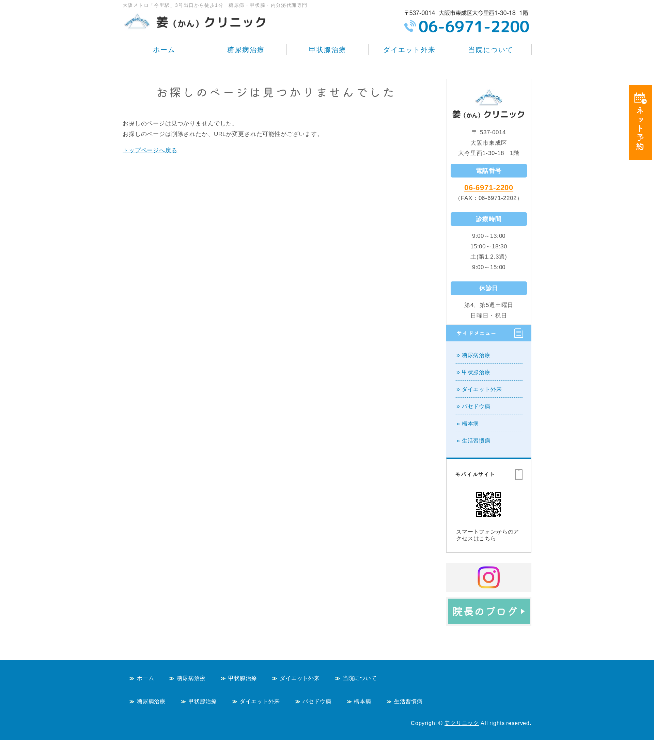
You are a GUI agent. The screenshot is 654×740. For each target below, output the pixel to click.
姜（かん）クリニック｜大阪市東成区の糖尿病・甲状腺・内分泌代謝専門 (196, 17)
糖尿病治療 (246, 49)
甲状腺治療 (327, 49)
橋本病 (470, 424)
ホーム (164, 49)
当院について (490, 49)
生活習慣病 (476, 441)
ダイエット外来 (409, 49)
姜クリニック (462, 723)
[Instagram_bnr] (489, 584)
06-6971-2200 (488, 187)
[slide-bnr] (489, 618)
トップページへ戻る (150, 150)
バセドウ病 (476, 406)
